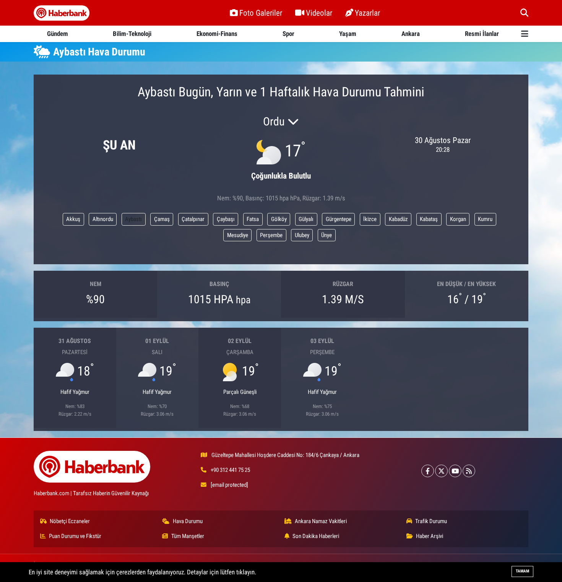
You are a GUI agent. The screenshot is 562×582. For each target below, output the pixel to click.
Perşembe (271, 235)
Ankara (410, 33)
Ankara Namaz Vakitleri (321, 521)
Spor (288, 33)
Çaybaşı (226, 219)
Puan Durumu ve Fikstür (75, 536)
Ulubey (302, 235)
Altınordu (103, 219)
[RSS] (469, 471)
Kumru (485, 219)
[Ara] (524, 12)
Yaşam (347, 33)
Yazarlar (367, 13)
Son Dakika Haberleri (315, 536)
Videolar (319, 13)
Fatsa (253, 219)
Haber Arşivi (429, 536)
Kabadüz (398, 219)
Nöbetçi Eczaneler (70, 521)
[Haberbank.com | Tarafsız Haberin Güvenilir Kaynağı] (61, 13)
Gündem (57, 33)
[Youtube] (455, 471)
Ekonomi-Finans (217, 33)
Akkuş (73, 219)
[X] (441, 471)
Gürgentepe (338, 219)
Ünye (326, 235)
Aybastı (133, 219)
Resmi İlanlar (482, 33)
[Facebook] (427, 471)
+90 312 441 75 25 (230, 470)
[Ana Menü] (524, 34)
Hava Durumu (188, 521)
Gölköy (279, 219)
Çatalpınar (193, 219)
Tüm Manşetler (187, 536)
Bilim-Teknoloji (132, 33)
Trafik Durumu (431, 521)
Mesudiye (237, 235)
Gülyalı (306, 219)
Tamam (522, 571)
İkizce (370, 219)
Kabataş (429, 219)
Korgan (458, 219)
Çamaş (162, 219)
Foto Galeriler (260, 13)
